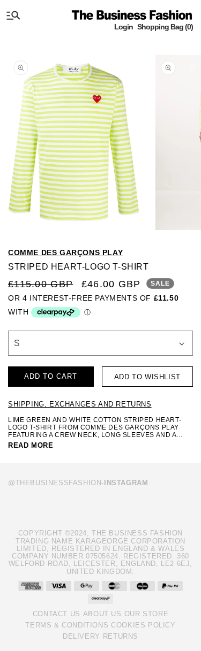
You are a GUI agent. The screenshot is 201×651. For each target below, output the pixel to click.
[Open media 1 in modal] (74, 139)
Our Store (146, 614)
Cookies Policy (143, 625)
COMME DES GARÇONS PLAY (65, 252)
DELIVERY (81, 636)
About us (102, 614)
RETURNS (120, 636)
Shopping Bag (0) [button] (165, 26)
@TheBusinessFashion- (78, 483)
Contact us (56, 614)
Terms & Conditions (66, 625)
